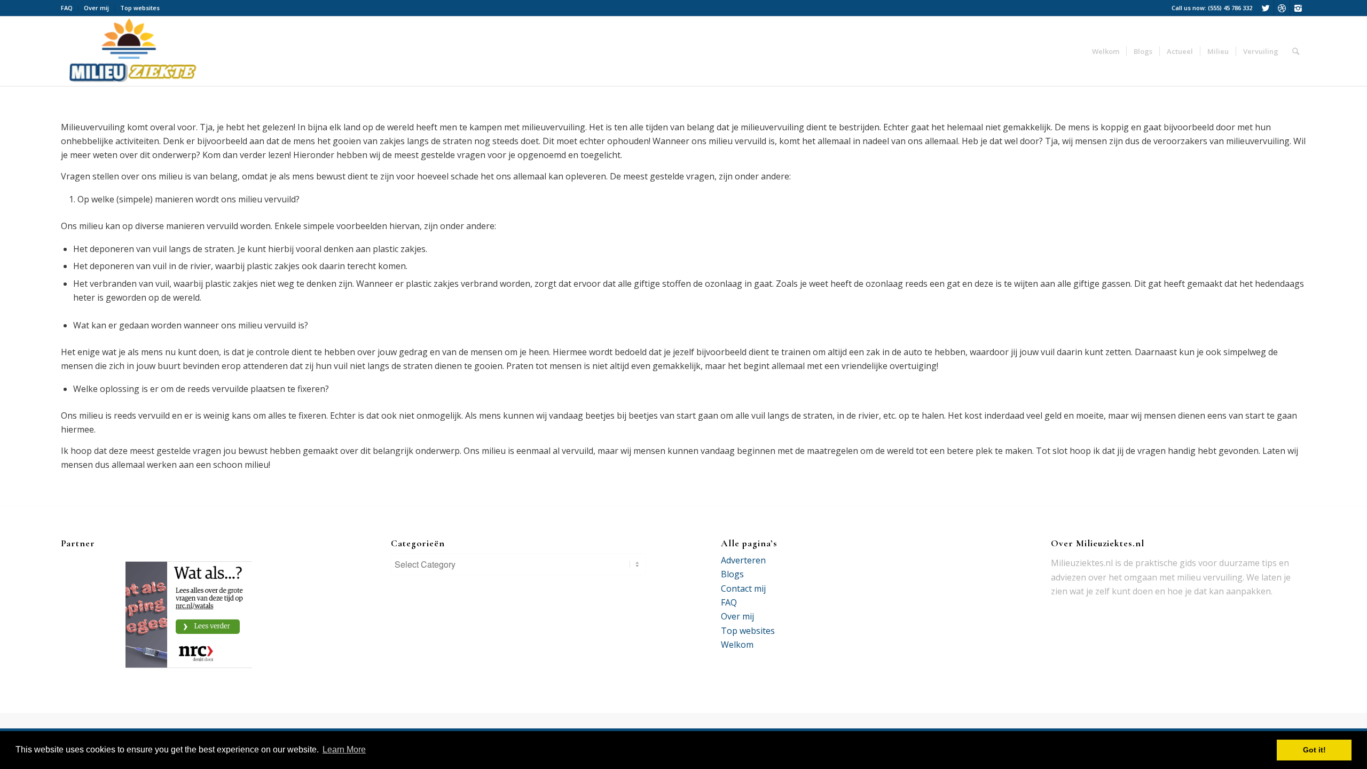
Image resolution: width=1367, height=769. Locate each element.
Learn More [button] (344, 749)
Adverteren (743, 560)
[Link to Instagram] (1298, 8)
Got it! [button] (1314, 750)
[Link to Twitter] (1266, 8)
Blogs (732, 574)
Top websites (140, 8)
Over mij (96, 8)
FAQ (67, 8)
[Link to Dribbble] (1282, 8)
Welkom (737, 644)
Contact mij (743, 588)
